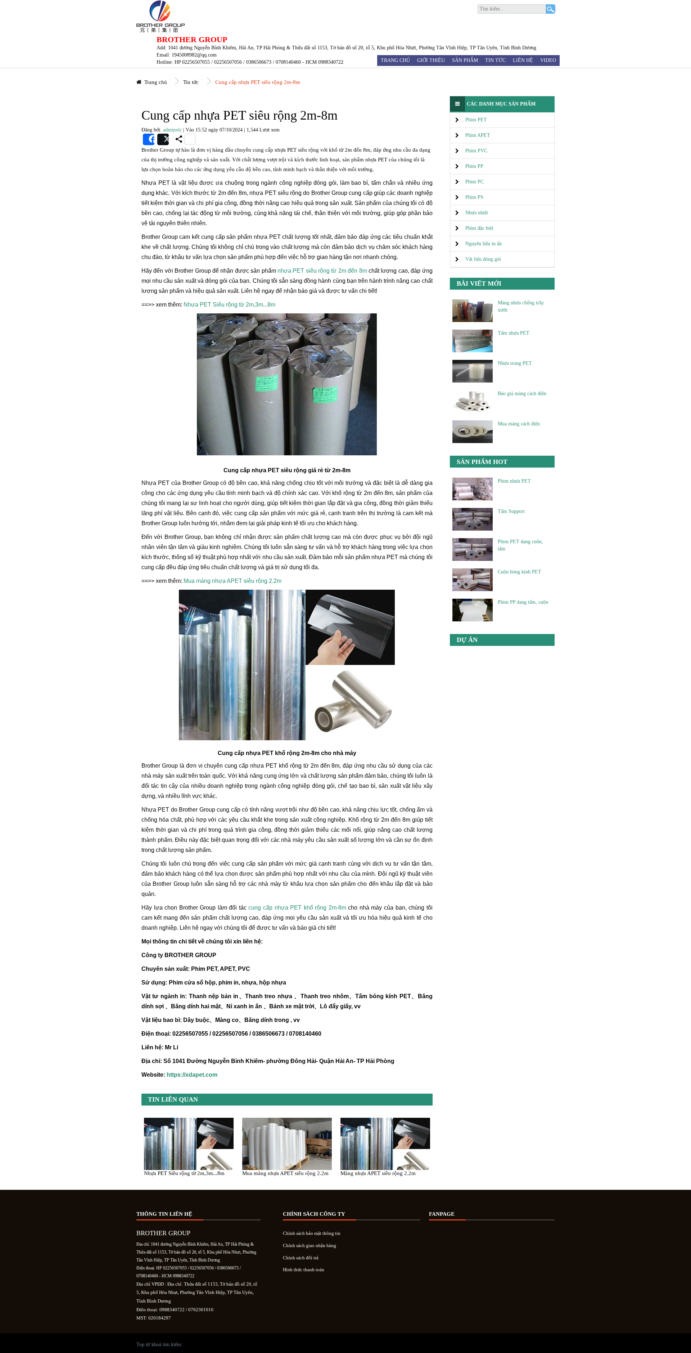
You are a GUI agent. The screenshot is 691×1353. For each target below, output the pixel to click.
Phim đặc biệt (479, 228)
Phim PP (474, 166)
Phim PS (474, 197)
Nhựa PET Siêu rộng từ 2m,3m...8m (229, 305)
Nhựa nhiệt (476, 212)
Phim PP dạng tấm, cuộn (523, 602)
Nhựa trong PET (515, 363)
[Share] (148, 139)
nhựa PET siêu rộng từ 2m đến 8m (322, 271)
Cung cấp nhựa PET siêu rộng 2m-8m (257, 82)
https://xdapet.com (192, 1075)
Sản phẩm (465, 60)
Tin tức (495, 60)
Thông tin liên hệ (164, 1214)
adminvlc (172, 130)
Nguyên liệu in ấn (483, 243)
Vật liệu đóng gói (483, 259)
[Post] (163, 139)
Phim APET (477, 135)
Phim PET (476, 119)
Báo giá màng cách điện (522, 393)
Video (548, 60)
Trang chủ (395, 60)
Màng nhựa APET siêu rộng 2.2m (378, 1173)
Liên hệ (523, 60)
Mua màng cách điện (519, 424)
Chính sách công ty (314, 1214)
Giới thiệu (431, 60)
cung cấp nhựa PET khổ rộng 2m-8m (297, 908)
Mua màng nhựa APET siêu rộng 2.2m (232, 581)
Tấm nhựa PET (513, 333)
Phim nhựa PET (514, 481)
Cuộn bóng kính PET (519, 572)
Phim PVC (476, 150)
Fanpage (442, 1214)
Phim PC (474, 181)
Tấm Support (511, 511)
